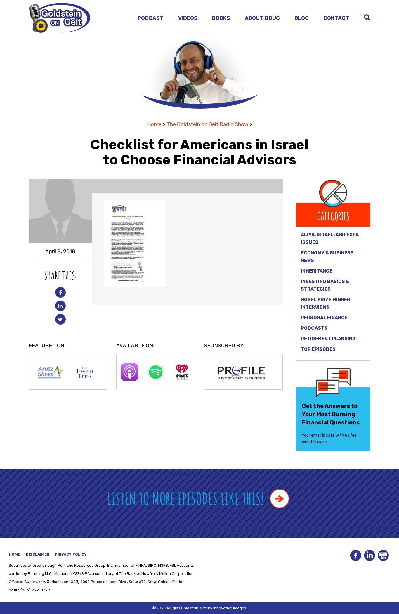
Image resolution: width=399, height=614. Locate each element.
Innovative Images (229, 608)
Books (221, 18)
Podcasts (314, 328)
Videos (187, 18)
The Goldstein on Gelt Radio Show (207, 124)
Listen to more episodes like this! (187, 498)
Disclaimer (37, 554)
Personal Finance (324, 317)
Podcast (151, 18)
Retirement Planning (328, 338)
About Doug (262, 18)
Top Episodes (318, 349)
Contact (336, 18)
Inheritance (316, 271)
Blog (301, 18)
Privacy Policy (71, 554)
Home (154, 124)
